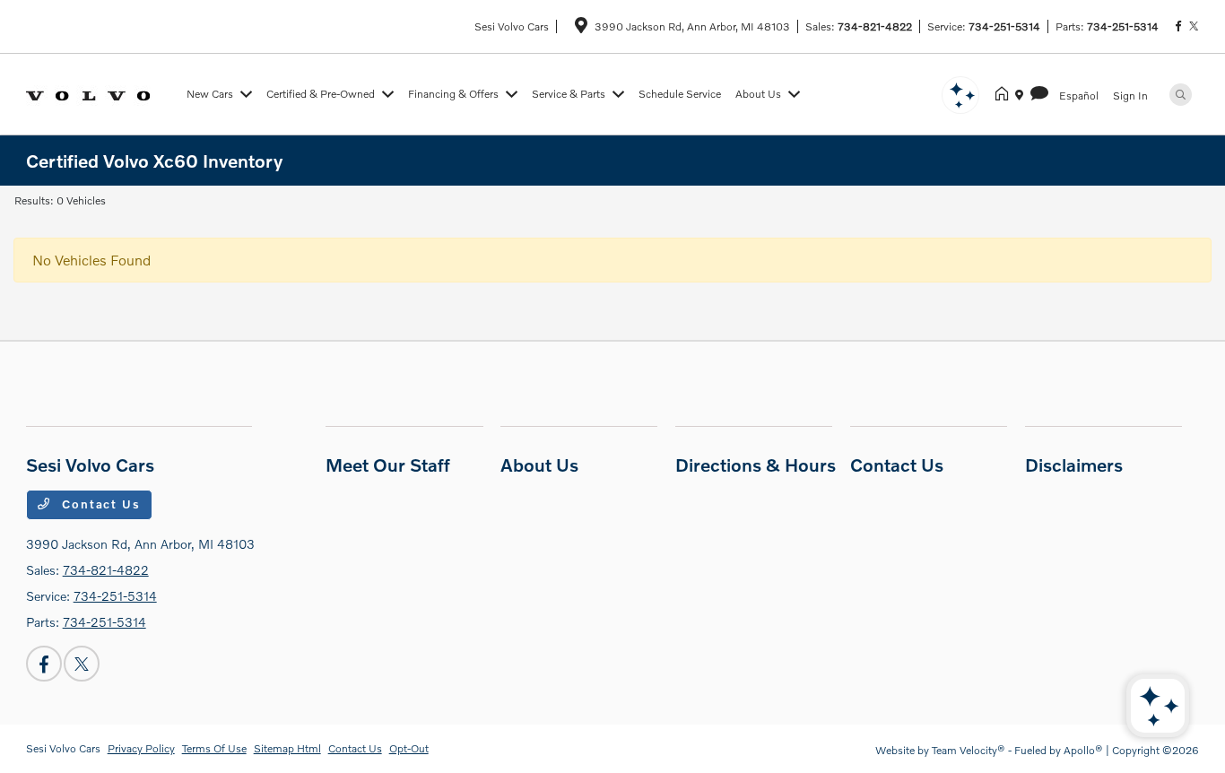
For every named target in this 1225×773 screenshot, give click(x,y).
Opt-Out (409, 748)
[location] (581, 28)
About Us (539, 464)
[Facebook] (1178, 26)
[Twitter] (1193, 26)
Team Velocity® (968, 750)
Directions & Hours (755, 464)
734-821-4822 (875, 26)
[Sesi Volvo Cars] (102, 92)
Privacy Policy (141, 748)
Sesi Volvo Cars (63, 748)
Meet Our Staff (388, 464)
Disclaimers (1074, 464)
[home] (1005, 94)
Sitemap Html (287, 748)
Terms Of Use (214, 748)
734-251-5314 (1004, 26)
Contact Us (98, 504)
